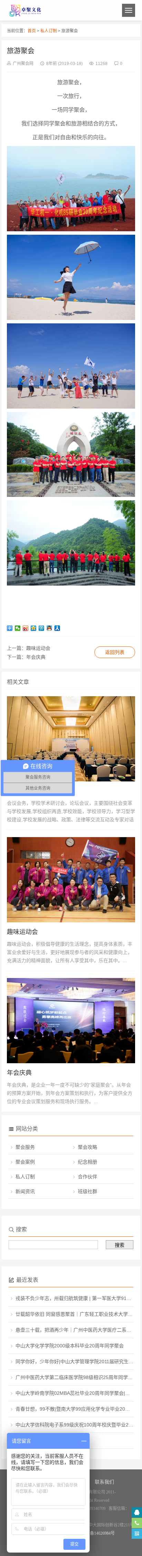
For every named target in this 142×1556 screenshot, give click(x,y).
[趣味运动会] (71, 920)
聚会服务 (25, 1147)
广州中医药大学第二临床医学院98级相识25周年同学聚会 (77, 1377)
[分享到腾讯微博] (41, 628)
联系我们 (104, 1482)
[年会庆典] (71, 1061)
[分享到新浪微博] (26, 628)
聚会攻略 (87, 1147)
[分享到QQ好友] (49, 628)
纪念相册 (87, 1162)
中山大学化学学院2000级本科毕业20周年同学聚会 (70, 1345)
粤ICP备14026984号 (97, 1533)
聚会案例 (25, 1162)
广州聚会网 (23, 63)
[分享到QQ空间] (34, 628)
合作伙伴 (87, 1176)
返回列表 (114, 652)
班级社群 (87, 1191)
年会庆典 (35, 657)
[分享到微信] (18, 628)
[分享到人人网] (57, 628)
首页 (32, 31)
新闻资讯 (25, 1191)
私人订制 (48, 31)
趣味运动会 (38, 648)
